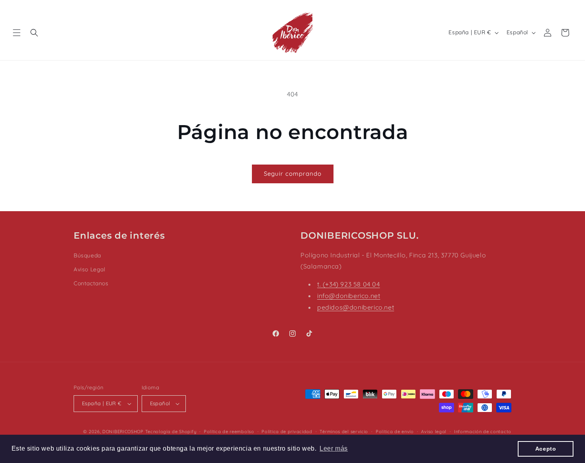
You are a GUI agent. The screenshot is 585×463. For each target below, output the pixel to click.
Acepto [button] (545, 448)
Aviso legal (434, 431)
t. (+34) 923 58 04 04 (348, 284)
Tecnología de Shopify (171, 431)
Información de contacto (482, 431)
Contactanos (91, 283)
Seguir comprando (293, 173)
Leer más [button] (334, 448)
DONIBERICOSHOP (123, 431)
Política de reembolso (229, 431)
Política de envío (395, 431)
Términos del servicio (344, 431)
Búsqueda (87, 255)
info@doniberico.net (348, 296)
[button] (16, 32)
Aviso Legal (89, 269)
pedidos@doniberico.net (355, 307)
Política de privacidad (286, 431)
